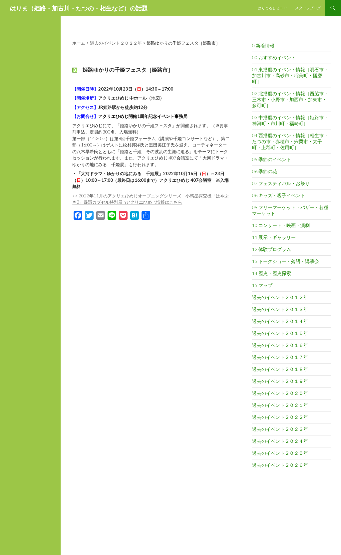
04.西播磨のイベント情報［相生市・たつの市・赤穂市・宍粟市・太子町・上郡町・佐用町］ (290, 141)
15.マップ (262, 285)
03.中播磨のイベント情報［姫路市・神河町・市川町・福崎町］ (290, 120)
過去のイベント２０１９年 (280, 381)
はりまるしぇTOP (272, 8)
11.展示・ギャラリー (274, 237)
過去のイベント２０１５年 (280, 333)
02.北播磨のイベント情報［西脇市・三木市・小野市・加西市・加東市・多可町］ (290, 99)
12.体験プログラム (271, 249)
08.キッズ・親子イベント (278, 195)
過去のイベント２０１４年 (280, 321)
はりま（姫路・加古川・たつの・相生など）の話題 (79, 8)
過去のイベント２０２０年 (280, 393)
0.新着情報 (263, 45)
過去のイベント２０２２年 (280, 417)
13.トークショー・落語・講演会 (285, 261)
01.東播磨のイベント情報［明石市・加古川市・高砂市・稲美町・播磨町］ (290, 75)
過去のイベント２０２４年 (280, 441)
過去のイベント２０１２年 (280, 297)
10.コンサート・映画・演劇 (281, 225)
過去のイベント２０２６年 (280, 465)
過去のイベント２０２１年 (280, 405)
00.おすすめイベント (274, 57)
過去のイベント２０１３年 (280, 309)
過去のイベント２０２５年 (280, 453)
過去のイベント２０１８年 (280, 369)
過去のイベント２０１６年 (280, 345)
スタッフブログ (308, 8)
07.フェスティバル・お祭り (281, 183)
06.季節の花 (264, 171)
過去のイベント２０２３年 (280, 429)
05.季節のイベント (271, 159)
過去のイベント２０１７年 (280, 357)
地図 (155, 98)
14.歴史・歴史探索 (271, 273)
